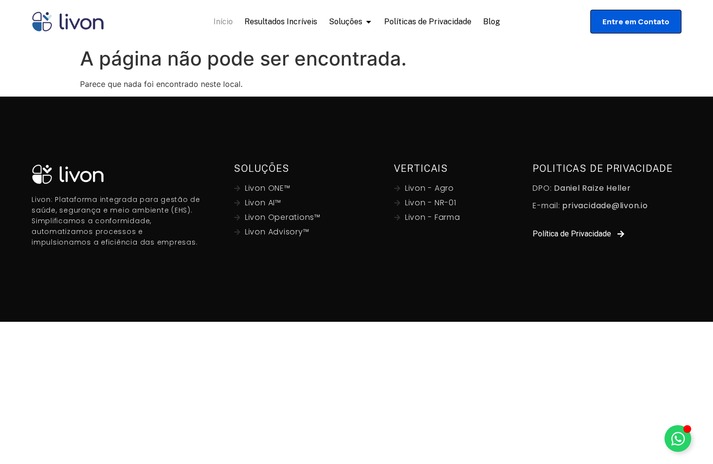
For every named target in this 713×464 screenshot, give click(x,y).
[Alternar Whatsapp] (677, 438)
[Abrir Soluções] (369, 21)
